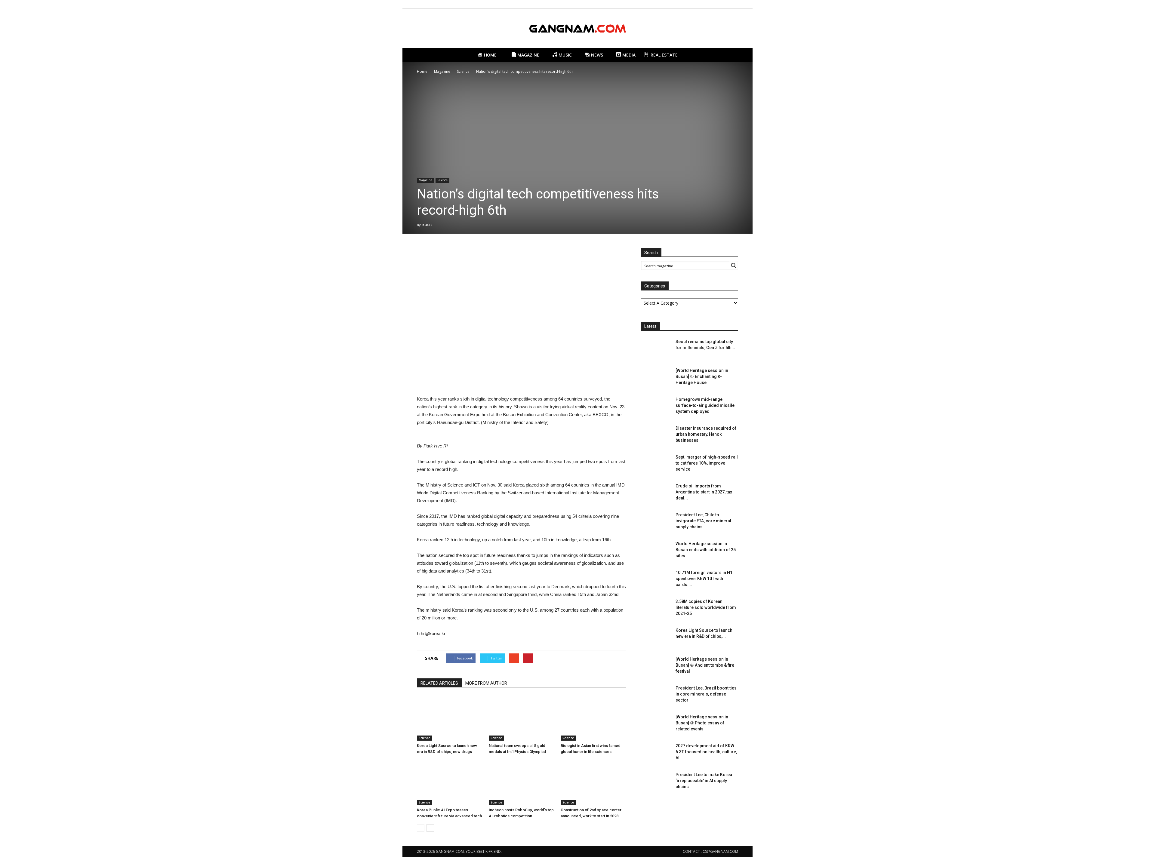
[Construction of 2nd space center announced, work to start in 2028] (593, 782)
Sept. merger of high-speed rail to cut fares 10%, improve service (707, 463)
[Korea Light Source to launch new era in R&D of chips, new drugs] (449, 718)
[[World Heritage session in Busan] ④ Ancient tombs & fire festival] (656, 666)
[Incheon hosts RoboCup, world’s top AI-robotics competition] (521, 782)
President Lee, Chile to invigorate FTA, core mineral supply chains (703, 520)
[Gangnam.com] (577, 28)
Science (442, 180)
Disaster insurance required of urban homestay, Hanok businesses (706, 434)
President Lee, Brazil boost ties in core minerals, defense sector (706, 694)
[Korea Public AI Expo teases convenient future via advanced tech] (449, 782)
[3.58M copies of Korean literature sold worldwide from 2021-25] (656, 608)
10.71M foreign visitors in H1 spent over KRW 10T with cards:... (704, 578)
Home (422, 71)
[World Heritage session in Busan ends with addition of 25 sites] (656, 551)
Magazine (425, 180)
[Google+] (713, 4)
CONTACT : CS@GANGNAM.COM (710, 851)
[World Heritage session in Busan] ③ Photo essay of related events (702, 722)
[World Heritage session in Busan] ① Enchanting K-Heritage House (702, 376)
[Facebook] (703, 4)
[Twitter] (733, 4)
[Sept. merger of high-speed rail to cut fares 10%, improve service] (656, 464)
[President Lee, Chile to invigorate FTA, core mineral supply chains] (656, 522)
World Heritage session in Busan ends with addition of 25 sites (706, 549)
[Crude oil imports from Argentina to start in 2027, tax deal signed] (656, 493)
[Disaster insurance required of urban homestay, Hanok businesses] (656, 435)
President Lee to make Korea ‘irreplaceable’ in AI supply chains (704, 780)
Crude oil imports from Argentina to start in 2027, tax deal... (704, 492)
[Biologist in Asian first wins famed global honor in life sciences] (593, 718)
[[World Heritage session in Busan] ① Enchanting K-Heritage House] (656, 378)
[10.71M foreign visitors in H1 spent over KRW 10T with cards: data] (656, 580)
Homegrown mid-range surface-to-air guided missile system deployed (705, 405)
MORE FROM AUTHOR (486, 683)
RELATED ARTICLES (439, 683)
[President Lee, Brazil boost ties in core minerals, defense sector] (656, 695)
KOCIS (427, 225)
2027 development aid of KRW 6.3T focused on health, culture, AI (706, 751)
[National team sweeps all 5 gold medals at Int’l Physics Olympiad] (521, 718)
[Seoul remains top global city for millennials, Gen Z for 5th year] (656, 349)
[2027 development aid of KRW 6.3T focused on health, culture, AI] (656, 753)
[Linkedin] (723, 4)
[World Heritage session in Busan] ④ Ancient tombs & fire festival (705, 665)
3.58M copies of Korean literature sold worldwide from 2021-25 (706, 607)
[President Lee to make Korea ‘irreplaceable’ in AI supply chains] (656, 782)
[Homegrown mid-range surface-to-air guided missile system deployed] (656, 406)
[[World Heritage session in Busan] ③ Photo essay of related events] (656, 724)
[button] (731, 55)
